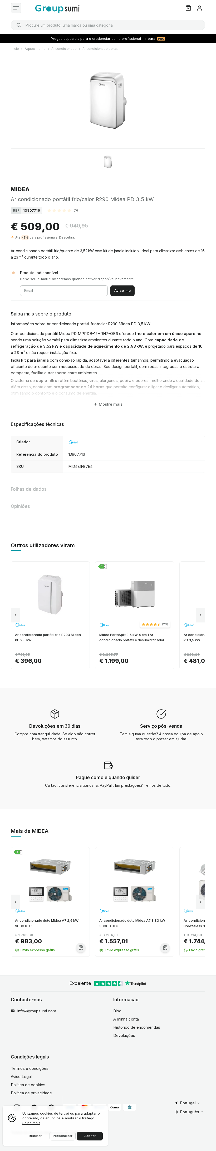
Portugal (188, 1103)
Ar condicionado (64, 49)
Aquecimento (35, 49)
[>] (200, 615)
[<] (15, 615)
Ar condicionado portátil (100, 49)
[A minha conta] (199, 8)
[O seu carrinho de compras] (188, 8)
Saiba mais (31, 1123)
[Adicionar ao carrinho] (81, 948)
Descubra (66, 237)
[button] (62, 210)
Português (189, 1112)
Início (15, 49)
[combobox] (108, 25)
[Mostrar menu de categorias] (16, 8)
